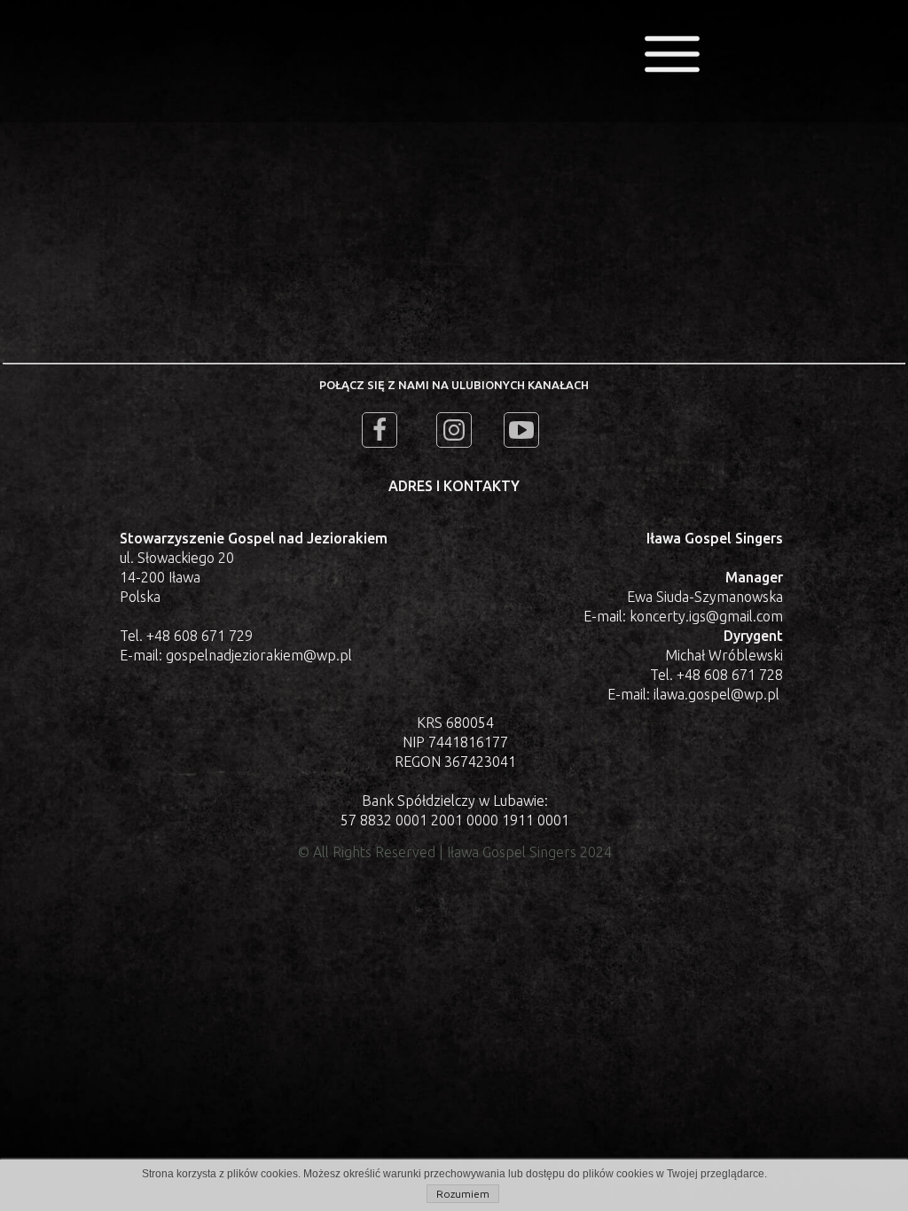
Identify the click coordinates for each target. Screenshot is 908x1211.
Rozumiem (462, 1193)
